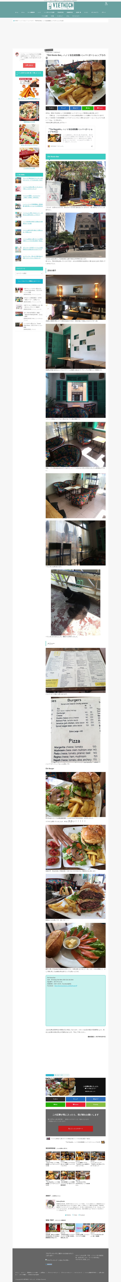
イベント (34, 294)
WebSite (69, 1215)
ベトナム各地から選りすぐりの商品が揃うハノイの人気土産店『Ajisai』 (33, 239)
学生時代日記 (61, 12)
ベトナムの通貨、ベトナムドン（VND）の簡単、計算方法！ (31, 196)
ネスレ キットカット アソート (29, 145)
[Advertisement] (60, 35)
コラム (67, 16)
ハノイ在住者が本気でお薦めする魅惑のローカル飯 (33, 222)
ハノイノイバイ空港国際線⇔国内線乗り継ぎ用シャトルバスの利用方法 (33, 205)
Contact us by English (33, 1274)
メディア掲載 (22, 1274)
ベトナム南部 (45, 16)
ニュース (38, 294)
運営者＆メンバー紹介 (32, 1272)
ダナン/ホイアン (95, 12)
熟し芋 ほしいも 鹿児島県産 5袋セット (29, 98)
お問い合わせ (29, 65)
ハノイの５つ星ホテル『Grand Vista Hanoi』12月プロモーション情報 (33, 325)
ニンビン (86, 12)
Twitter (75, 1215)
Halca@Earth (60, 1201)
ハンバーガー (50, 1075)
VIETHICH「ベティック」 (29, 1279)
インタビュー (60, 16)
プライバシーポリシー (53, 1272)
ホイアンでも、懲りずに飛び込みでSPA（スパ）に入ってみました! (33, 257)
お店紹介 (58, 1075)
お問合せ (43, 1272)
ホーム (16, 12)
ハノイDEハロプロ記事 (49, 12)
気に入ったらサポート (75, 1128)
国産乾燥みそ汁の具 (29, 122)
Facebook (82, 1215)
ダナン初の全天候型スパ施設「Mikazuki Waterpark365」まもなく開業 (33, 314)
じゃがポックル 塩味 (29, 168)
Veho (33, 318)
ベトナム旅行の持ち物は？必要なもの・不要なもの (33, 231)
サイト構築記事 (31, 12)
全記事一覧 (78, 12)
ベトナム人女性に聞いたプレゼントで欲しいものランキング (33, 187)
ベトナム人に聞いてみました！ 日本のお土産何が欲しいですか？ (33, 213)
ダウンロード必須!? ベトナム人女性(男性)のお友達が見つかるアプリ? (33, 248)
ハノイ (39, 12)
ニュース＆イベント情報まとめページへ (29, 281)
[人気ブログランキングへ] (48, 1265)
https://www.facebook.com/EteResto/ (65, 986)
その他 (52, 16)
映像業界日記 (70, 12)
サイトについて (75, 16)
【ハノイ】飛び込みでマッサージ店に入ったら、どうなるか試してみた (33, 179)
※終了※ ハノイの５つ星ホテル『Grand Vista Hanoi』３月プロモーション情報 (33, 290)
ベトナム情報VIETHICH (90, 1272)
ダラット (104, 12)
